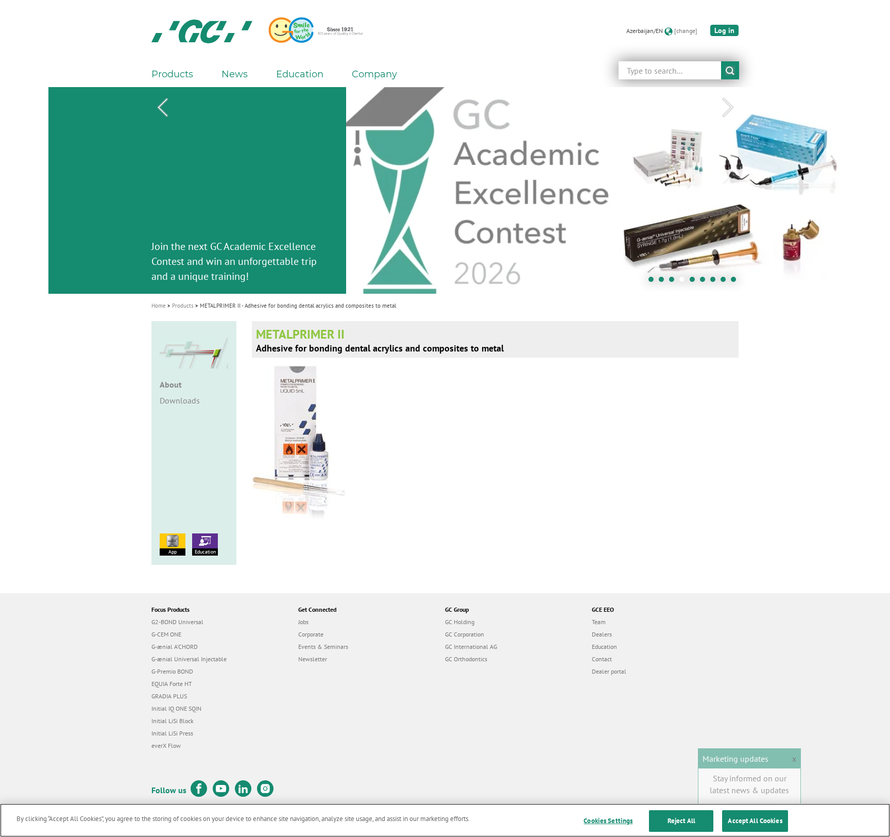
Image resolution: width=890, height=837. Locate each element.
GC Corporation (464, 634)
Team (599, 622)
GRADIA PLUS (169, 696)
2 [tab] (664, 282)
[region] (445, 820)
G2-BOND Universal (177, 622)
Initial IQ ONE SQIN (176, 708)
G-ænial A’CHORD (174, 646)
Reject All (681, 820)
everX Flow (166, 745)
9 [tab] (736, 282)
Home (158, 305)
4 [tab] (684, 282)
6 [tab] (705, 282)
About (171, 384)
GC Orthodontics (466, 659)
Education (205, 551)
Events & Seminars (323, 646)
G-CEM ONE (166, 634)
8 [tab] (726, 282)
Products (183, 305)
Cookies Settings (608, 820)
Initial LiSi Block (172, 721)
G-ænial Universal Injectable (189, 659)
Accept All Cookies (755, 820)
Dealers (602, 634)
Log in (724, 30)
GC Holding (459, 622)
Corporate (310, 634)
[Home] (201, 31)
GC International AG (471, 646)
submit (730, 70)
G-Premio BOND (172, 671)
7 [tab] (715, 282)
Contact (602, 659)
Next (728, 108)
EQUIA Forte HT (171, 684)
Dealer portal (609, 671)
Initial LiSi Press (172, 733)
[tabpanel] (445, 190)
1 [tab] (653, 282)
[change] (685, 31)
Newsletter (312, 659)
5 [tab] (695, 282)
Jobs (303, 622)
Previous (162, 108)
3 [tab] (674, 282)
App (172, 551)
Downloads (180, 400)
